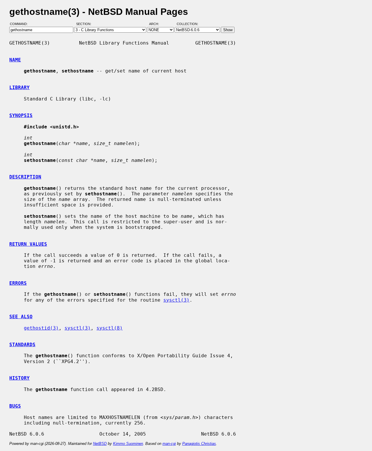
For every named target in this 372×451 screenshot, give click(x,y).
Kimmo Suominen (128, 443)
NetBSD (100, 443)
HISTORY (19, 378)
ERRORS (18, 283)
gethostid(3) (41, 328)
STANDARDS (22, 344)
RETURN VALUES (28, 244)
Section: (85, 24)
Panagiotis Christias (199, 443)
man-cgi (169, 443)
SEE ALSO (21, 316)
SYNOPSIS (21, 115)
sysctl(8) (109, 328)
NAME (15, 60)
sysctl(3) (176, 300)
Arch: (156, 24)
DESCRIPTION (25, 177)
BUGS (15, 406)
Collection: (187, 24)
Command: (20, 24)
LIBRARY (19, 87)
